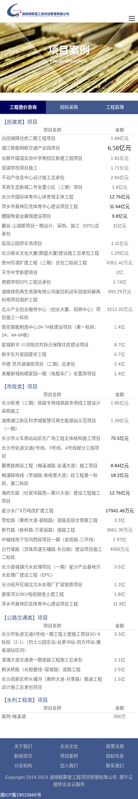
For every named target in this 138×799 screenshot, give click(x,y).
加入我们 (69, 765)
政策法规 (115, 746)
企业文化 (69, 746)
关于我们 (23, 746)
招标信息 (115, 755)
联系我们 (115, 765)
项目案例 (69, 755)
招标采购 (69, 107)
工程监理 (115, 107)
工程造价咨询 (23, 107)
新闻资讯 (23, 755)
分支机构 (23, 765)
